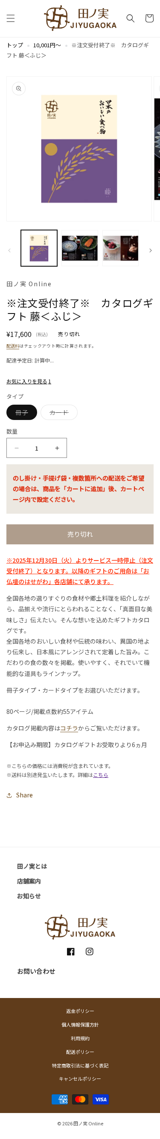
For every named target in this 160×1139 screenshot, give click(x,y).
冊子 (24, 414)
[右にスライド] (150, 250)
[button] (10, 18)
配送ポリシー (80, 1051)
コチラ (69, 728)
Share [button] (24, 795)
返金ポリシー (80, 1010)
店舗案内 (29, 881)
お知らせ (29, 896)
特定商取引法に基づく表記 (80, 1065)
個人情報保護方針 (80, 1024)
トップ (14, 45)
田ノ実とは (32, 866)
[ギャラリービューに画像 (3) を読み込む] (120, 248)
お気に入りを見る (28, 381)
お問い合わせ (36, 970)
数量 (12, 431)
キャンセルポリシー (80, 1078)
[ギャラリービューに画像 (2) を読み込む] (79, 248)
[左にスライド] (9, 250)
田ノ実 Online (88, 1123)
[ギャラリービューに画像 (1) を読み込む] (39, 248)
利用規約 (80, 1038)
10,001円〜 (47, 45)
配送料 (12, 345)
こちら (100, 774)
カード (61, 414)
